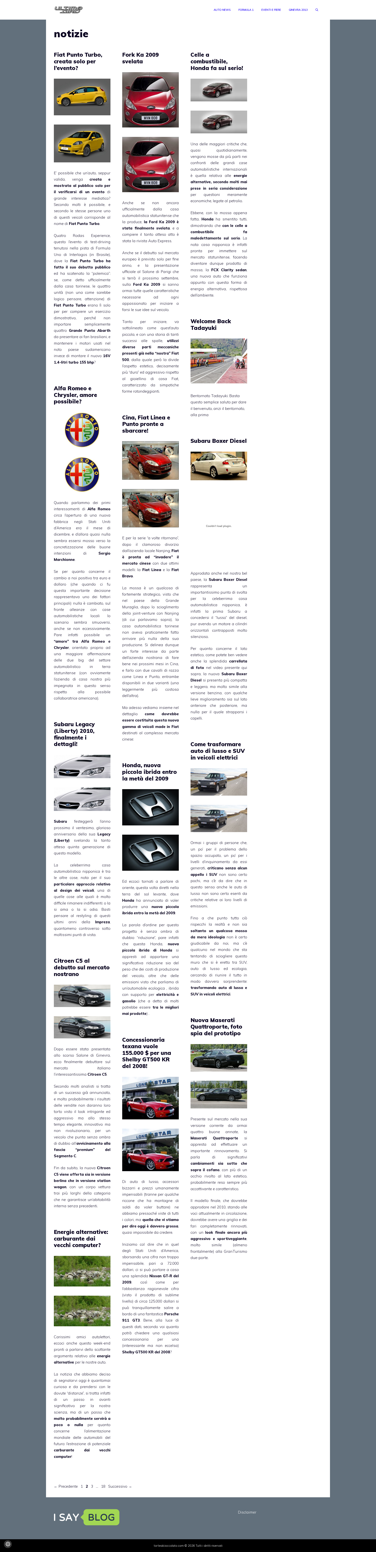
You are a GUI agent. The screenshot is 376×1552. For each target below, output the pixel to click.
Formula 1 (246, 10)
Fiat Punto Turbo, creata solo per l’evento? (78, 61)
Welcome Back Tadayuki (211, 324)
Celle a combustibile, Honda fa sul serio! (217, 61)
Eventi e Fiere (271, 10)
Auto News (222, 10)
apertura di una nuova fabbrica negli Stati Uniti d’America (82, 521)
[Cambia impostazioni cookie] (8, 1544)
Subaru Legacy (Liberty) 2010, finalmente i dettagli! (74, 734)
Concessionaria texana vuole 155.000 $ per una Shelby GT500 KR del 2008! (146, 1052)
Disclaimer (247, 1512)
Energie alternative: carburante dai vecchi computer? (81, 1238)
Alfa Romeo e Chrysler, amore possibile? (75, 395)
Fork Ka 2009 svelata (140, 58)
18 (103, 1486)
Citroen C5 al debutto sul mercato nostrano (82, 967)
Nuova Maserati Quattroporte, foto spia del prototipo (216, 1027)
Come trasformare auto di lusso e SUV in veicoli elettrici (218, 751)
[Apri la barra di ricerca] (317, 10)
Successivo (120, 1486)
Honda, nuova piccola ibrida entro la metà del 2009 (149, 772)
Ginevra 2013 (298, 10)
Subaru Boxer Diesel (219, 440)
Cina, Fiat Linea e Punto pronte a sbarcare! (146, 424)
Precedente (66, 1486)
